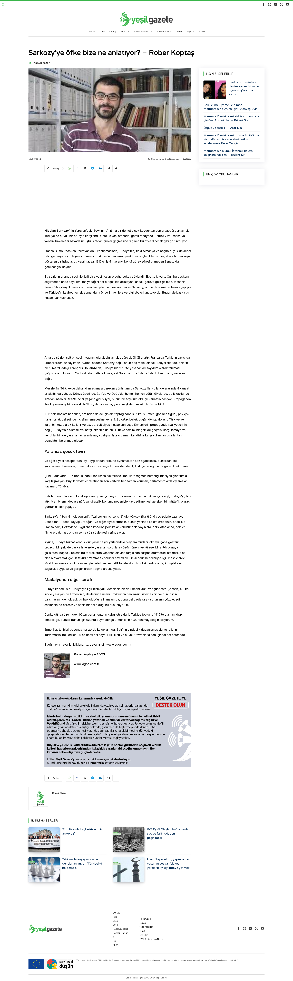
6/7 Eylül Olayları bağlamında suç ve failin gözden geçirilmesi (168, 833)
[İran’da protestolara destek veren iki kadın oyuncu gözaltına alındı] (214, 90)
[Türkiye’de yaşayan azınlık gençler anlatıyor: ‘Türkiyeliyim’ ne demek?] (44, 869)
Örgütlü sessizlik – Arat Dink (223, 128)
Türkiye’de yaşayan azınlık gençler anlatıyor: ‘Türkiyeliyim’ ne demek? (83, 863)
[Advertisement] (117, 200)
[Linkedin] (100, 168)
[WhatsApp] (69, 168)
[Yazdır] (115, 168)
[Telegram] (275, 5)
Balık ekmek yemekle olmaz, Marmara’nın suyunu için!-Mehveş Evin (230, 107)
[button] (3, 5)
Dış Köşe (187, 159)
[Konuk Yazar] (30, 63)
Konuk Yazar (41, 63)
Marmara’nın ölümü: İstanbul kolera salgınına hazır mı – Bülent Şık (228, 153)
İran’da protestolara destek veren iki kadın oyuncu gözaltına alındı (244, 88)
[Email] (108, 168)
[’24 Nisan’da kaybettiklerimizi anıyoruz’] (44, 839)
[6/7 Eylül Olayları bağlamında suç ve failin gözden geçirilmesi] (128, 839)
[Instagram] (269, 5)
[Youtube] (287, 5)
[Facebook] (263, 5)
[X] (281, 5)
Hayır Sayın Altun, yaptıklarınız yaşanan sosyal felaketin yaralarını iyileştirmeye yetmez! (168, 863)
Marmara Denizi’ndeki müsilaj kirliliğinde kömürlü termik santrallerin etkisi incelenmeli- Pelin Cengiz (231, 139)
